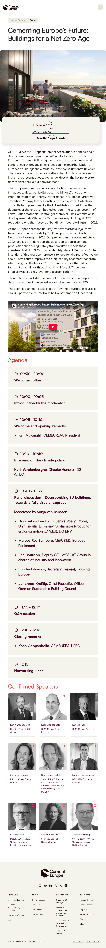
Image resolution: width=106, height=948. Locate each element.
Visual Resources (87, 914)
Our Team (36, 905)
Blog (82, 924)
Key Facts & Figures (16, 915)
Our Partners (37, 914)
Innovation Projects (16, 900)
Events (32, 20)
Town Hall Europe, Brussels (51, 138)
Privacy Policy (78, 941)
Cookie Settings (93, 941)
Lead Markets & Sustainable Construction (62, 923)
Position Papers (86, 900)
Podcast (83, 919)
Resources (85, 894)
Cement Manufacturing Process (14, 907)
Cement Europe (17, 20)
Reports (83, 909)
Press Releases (86, 905)
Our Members (37, 909)
